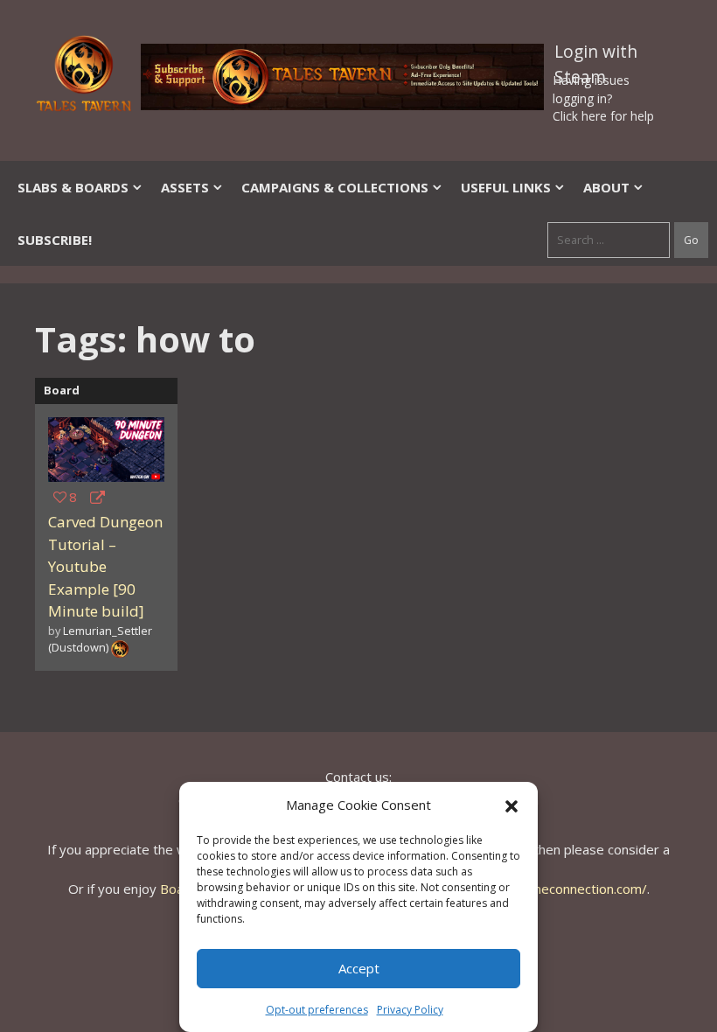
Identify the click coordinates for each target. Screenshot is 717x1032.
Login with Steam (595, 55)
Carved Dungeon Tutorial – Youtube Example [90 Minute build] (105, 566)
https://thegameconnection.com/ (548, 888)
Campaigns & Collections (334, 187)
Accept (358, 968)
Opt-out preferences (317, 1009)
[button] (511, 804)
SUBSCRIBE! (54, 239)
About (606, 187)
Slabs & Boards (73, 187)
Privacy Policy (410, 1009)
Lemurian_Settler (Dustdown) (100, 639)
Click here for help (603, 116)
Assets (185, 187)
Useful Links (506, 187)
